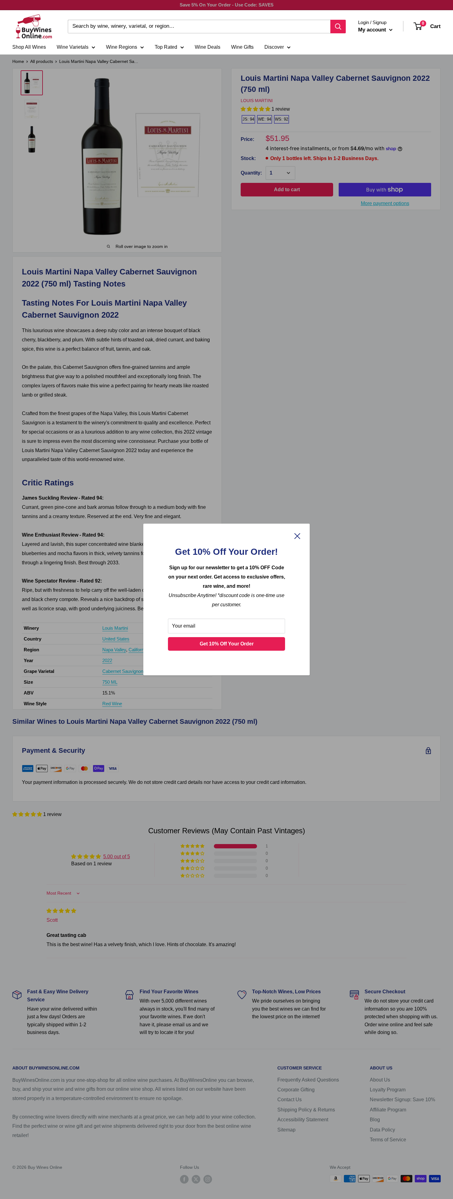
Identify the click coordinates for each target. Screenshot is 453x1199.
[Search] (338, 26)
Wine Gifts (242, 47)
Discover (274, 47)
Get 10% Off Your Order (227, 643)
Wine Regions (121, 47)
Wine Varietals (72, 47)
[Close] (297, 535)
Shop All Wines (29, 47)
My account (373, 30)
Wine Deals (207, 47)
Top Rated (166, 47)
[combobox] (199, 26)
